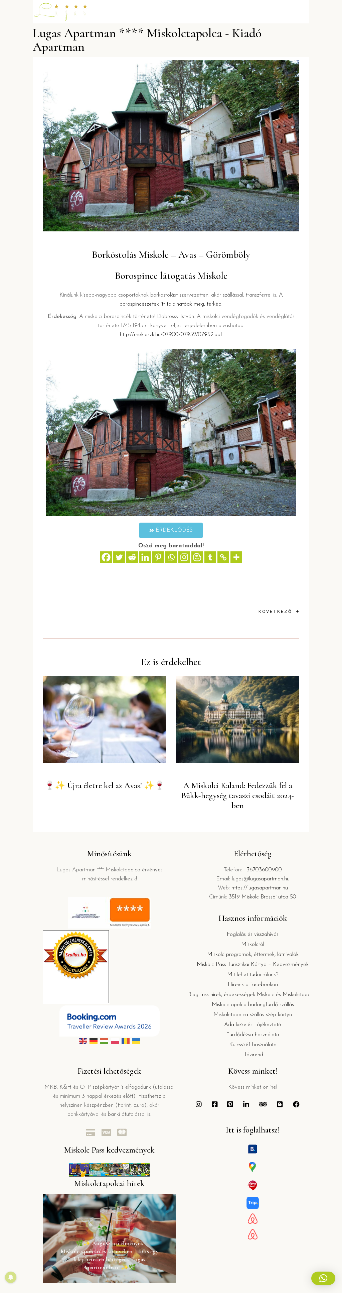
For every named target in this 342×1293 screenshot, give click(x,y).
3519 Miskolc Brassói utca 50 (262, 897)
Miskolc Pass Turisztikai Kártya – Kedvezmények (253, 964)
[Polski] (115, 1041)
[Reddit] (132, 557)
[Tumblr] (210, 557)
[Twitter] (119, 557)
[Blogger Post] (197, 557)
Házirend (252, 1055)
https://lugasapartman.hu (259, 888)
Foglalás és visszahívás (253, 934)
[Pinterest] (158, 557)
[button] (323, 1278)
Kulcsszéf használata (253, 1045)
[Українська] (136, 1041)
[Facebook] (106, 557)
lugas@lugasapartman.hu (261, 879)
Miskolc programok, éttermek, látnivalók (253, 954)
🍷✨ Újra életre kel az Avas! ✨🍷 (104, 785)
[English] (83, 1041)
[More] (236, 557)
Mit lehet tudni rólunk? (252, 974)
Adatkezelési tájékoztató (252, 1025)
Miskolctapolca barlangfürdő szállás (253, 1004)
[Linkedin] (145, 557)
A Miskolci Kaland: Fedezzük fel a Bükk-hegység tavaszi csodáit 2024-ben (237, 795)
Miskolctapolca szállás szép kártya (252, 1014)
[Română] (126, 1041)
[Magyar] (104, 1041)
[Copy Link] (223, 557)
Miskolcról (252, 944)
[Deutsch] (94, 1041)
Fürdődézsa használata (252, 1035)
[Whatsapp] (171, 557)
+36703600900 (262, 870)
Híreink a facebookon (253, 984)
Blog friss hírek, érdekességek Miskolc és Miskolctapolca (252, 994)
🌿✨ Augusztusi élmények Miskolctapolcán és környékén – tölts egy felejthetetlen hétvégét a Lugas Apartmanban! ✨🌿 (109, 1255)
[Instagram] (184, 557)
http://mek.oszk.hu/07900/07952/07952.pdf (171, 334)
